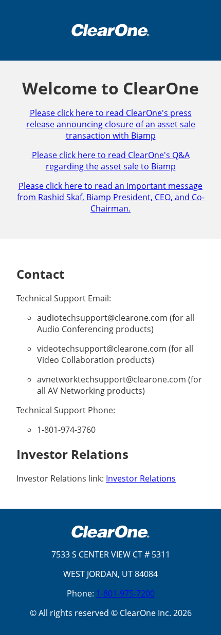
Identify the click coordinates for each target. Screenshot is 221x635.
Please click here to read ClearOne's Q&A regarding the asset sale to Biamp (111, 160)
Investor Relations (141, 478)
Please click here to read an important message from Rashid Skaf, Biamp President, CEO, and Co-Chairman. (111, 197)
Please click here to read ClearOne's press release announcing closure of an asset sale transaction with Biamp (110, 124)
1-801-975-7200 (125, 593)
